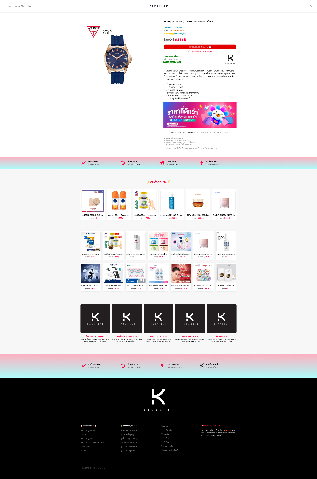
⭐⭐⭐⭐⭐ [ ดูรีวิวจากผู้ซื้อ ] (174, 33)
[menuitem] (8, 6)
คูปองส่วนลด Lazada (190, 336)
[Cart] (311, 6)
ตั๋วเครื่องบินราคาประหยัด (159, 336)
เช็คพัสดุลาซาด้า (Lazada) (95, 336)
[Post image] (95, 318)
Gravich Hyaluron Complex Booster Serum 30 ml (231, 254)
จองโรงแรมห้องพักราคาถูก (127, 336)
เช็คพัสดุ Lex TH (221, 336)
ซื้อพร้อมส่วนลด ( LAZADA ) (199, 47)
